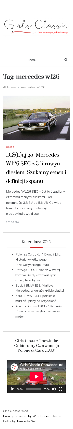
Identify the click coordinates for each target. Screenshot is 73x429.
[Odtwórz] (13, 389)
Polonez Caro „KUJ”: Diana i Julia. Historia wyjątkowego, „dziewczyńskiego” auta (38, 259)
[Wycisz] (54, 389)
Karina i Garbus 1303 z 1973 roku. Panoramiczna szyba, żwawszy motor (39, 311)
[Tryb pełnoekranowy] (60, 389)
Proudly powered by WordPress (26, 416)
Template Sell (26, 421)
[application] (36, 376)
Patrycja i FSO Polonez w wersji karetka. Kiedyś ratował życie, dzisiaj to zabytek (37, 275)
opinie (10, 147)
